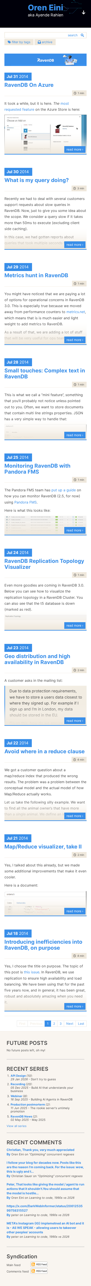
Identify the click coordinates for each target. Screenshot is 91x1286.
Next (69, 1023)
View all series (17, 1126)
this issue (31, 972)
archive (46, 42)
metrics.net (75, 312)
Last (81, 1023)
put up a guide (63, 490)
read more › (74, 149)
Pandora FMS (25, 502)
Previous (36, 1023)
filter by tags (20, 42)
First (22, 1023)
